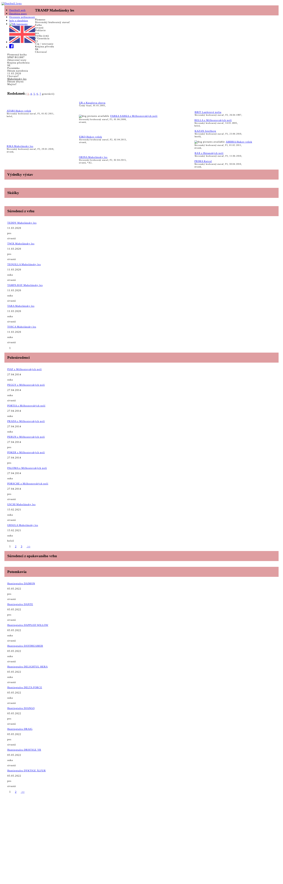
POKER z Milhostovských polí (26, 452)
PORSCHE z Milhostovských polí (27, 483)
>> (28, 546)
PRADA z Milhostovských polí (26, 421)
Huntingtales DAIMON (21, 583)
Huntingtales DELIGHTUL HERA (27, 666)
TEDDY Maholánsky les (22, 222)
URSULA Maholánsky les (22, 525)
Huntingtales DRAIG (20, 729)
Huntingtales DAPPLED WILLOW (27, 625)
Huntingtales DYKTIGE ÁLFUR (26, 770)
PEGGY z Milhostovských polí (26, 384)
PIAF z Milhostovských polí (24, 369)
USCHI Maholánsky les (21, 504)
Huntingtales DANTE (20, 604)
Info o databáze (18, 20)
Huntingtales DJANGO (21, 708)
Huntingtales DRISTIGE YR (24, 749)
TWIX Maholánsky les (20, 243)
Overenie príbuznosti (22, 17)
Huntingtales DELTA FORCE (24, 687)
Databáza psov (18, 13)
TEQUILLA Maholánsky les (24, 264)
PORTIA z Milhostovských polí (26, 405)
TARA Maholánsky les (20, 305)
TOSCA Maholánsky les (21, 326)
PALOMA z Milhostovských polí (27, 468)
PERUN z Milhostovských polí (26, 436)
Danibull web (17, 10)
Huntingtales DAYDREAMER (25, 645)
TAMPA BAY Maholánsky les (25, 285)
